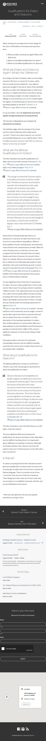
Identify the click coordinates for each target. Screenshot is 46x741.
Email (2, 637)
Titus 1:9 (12, 305)
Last (1, 633)
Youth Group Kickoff (10, 555)
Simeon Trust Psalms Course (24, 512)
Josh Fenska (23, 36)
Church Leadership (24, 22)
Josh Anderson (18, 543)
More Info (26, 704)
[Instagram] (23, 729)
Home (4, 22)
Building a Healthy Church (32, 543)
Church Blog (12, 22)
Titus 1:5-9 (28, 167)
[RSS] (27, 729)
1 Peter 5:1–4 (32, 105)
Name (2, 620)
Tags (33, 26)
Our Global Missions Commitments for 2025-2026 (22, 585)
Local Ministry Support (11, 577)
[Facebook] (18, 729)
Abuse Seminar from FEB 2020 (22, 524)
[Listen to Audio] (42, 542)
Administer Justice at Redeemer (14, 593)
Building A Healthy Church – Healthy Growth (19, 540)
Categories (25, 26)
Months (39, 26)
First (1, 627)
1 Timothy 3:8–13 (15, 417)
